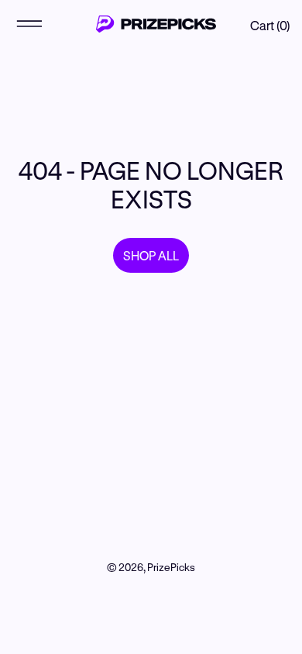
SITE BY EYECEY (151, 590)
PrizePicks (171, 567)
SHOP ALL (151, 255)
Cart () (270, 25)
